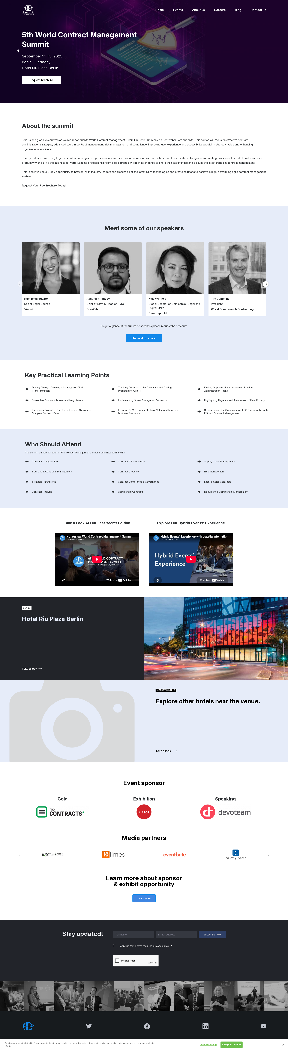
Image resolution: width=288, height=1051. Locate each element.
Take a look (29, 668)
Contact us (258, 10)
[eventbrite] (174, 854)
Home (159, 10)
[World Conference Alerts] (52, 854)
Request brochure (41, 80)
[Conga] (144, 811)
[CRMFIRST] (63, 812)
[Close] (283, 1044)
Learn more (144, 898)
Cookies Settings (208, 1044)
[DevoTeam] (225, 811)
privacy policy (161, 945)
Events (178, 10)
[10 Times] (113, 854)
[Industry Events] (235, 854)
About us (198, 10)
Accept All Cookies (231, 1044)
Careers (220, 10)
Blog (238, 10)
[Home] (28, 10)
